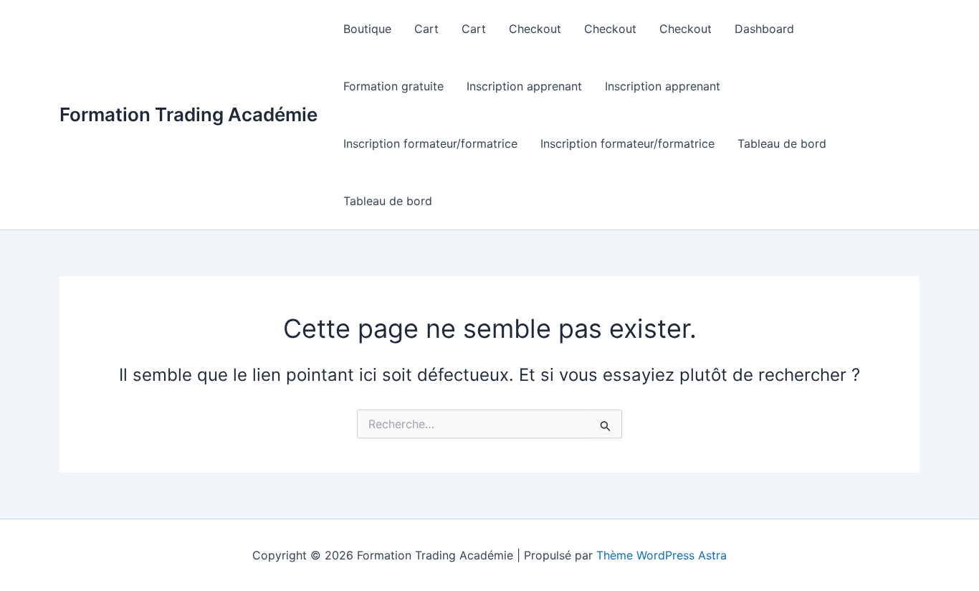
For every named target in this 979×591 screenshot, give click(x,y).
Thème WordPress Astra (661, 555)
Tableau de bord (781, 143)
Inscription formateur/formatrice (430, 143)
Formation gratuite (393, 86)
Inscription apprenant (524, 86)
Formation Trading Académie (188, 114)
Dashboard (764, 29)
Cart (426, 29)
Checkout (535, 29)
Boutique (367, 29)
